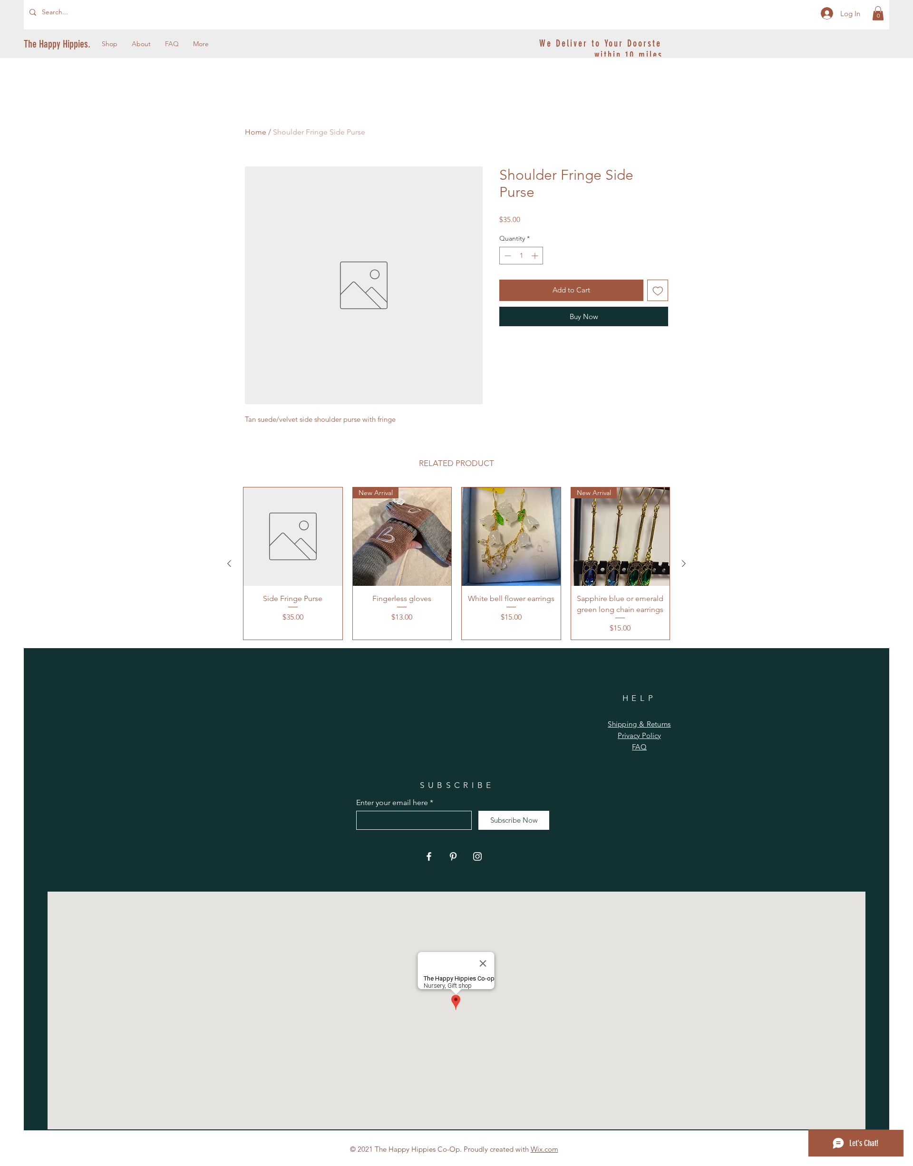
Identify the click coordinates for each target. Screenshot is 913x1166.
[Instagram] (477, 856)
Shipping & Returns (639, 724)
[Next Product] (684, 563)
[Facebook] (429, 856)
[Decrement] (507, 255)
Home (255, 131)
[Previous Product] (229, 563)
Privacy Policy (639, 735)
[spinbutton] (521, 255)
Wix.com (544, 1149)
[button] (878, 13)
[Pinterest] (453, 856)
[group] (456, 563)
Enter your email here (392, 802)
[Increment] (536, 255)
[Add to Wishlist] (658, 290)
